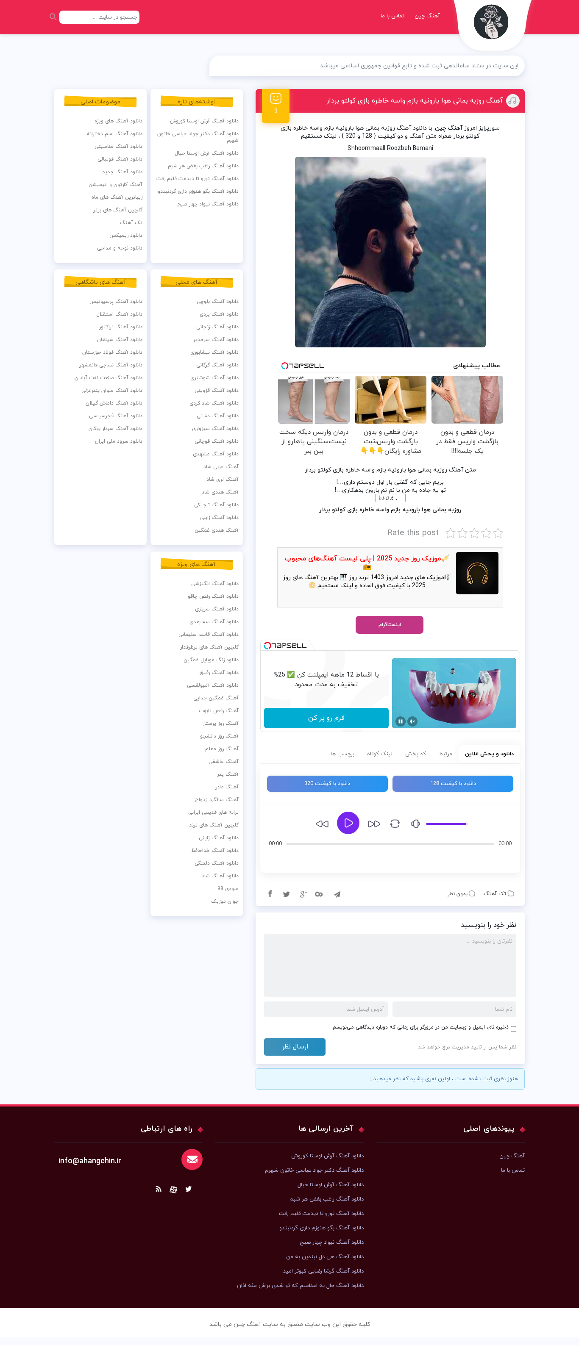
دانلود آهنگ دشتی (218, 416)
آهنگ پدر (228, 774)
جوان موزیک (225, 901)
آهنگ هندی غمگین (217, 530)
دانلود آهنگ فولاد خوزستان (112, 352)
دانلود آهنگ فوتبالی (119, 159)
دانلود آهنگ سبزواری (215, 428)
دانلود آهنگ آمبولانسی (213, 685)
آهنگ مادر (227, 787)
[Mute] (412, 721)
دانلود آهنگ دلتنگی (217, 863)
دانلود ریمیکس (125, 235)
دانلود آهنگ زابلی (219, 517)
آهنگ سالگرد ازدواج (217, 799)
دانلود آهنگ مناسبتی (118, 146)
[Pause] (400, 721)
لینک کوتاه (379, 754)
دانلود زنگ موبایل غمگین (211, 660)
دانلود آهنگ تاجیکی (216, 505)
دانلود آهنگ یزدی (219, 314)
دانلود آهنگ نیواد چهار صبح (208, 204)
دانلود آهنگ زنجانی (217, 327)
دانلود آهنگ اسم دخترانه (114, 133)
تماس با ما (392, 16)
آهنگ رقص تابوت (219, 710)
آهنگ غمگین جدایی (216, 698)
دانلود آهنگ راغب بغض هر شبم (203, 166)
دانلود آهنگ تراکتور (120, 327)
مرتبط (445, 754)
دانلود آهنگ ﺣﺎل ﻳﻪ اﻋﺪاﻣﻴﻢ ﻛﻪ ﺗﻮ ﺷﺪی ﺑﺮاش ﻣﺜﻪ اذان (300, 1286)
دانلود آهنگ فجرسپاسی (115, 416)
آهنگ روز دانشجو (219, 736)
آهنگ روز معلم (222, 749)
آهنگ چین (427, 16)
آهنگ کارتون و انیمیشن (115, 184)
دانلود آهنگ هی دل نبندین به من (325, 1257)
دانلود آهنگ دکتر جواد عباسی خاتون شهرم (198, 137)
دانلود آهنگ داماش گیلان (114, 403)
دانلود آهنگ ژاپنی (219, 838)
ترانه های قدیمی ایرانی (213, 812)
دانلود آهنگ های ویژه (118, 121)
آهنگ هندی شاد (220, 492)
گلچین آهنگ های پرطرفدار (209, 647)
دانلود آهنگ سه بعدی (214, 621)
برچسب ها (342, 754)
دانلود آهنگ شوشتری (214, 377)
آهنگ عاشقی (224, 761)
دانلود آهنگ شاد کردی (214, 403)
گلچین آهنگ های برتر (117, 210)
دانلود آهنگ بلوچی (218, 301)
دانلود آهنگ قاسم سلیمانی (208, 634)
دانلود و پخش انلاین (489, 754)
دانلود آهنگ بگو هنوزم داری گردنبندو (198, 191)
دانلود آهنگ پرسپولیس (115, 301)
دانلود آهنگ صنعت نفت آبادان (108, 377)
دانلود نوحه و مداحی (119, 248)
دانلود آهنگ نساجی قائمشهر (110, 365)
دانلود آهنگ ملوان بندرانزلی (111, 390)
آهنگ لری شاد (222, 479)
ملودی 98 (228, 888)
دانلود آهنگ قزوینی (217, 390)
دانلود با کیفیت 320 (327, 784)
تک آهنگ (495, 893)
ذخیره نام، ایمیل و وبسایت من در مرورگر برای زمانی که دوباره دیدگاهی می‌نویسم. (420, 1027)
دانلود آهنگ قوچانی (217, 441)
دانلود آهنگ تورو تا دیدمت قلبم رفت (197, 178)
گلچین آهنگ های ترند (214, 825)
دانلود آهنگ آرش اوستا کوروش (204, 121)
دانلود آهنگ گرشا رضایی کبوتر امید (323, 1271)
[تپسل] (267, 645)
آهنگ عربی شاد (221, 466)
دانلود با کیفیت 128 (453, 784)
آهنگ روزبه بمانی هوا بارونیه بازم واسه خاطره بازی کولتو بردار (414, 100)
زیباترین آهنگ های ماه (117, 197)
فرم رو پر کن (326, 718)
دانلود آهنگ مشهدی (216, 454)
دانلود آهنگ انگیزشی (215, 583)
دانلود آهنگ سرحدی (216, 339)
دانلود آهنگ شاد (220, 876)
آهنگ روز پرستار (221, 723)
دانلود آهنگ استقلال (119, 314)
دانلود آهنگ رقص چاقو (213, 596)
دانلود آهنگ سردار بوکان (115, 428)
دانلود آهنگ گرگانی (217, 365)
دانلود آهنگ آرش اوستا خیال (207, 153)
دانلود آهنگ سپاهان (119, 339)
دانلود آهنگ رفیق (219, 672)
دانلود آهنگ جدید (122, 172)
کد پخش (415, 754)
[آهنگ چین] (493, 27)
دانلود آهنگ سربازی (217, 609)
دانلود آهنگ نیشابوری (214, 352)
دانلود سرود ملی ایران (118, 441)
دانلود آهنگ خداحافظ (215, 850)
